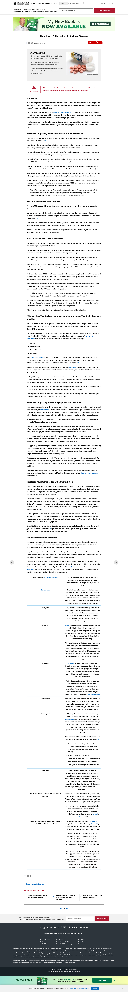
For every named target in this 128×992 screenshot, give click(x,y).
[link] (26, 43)
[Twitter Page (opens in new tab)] (47, 928)
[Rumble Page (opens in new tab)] (80, 928)
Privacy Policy (73, 988)
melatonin (93, 821)
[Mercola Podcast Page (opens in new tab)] (84, 928)
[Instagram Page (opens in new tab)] (44, 928)
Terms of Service (83, 988)
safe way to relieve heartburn (63, 112)
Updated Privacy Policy (70, 969)
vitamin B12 (94, 824)
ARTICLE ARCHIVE (47, 3)
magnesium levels (36, 357)
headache (72, 367)
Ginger (67, 625)
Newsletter (81, 939)
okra (78, 817)
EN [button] (104, 3)
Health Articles (44, 944)
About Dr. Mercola (45, 939)
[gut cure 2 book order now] (64, 31)
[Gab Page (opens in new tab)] (55, 928)
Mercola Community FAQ (62, 942)
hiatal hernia (44, 410)
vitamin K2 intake (93, 694)
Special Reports (82, 944)
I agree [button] (95, 988)
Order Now (102, 980)
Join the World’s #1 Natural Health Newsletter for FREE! (29, 9)
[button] (104, 10)
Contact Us (43, 942)
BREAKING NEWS (36, 3)
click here (41, 960)
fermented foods (72, 567)
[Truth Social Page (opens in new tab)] (58, 928)
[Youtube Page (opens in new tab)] (73, 928)
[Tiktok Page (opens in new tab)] (69, 928)
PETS (55, 3)
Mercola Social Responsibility (64, 944)
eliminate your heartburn (89, 473)
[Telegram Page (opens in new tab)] (51, 928)
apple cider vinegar (51, 577)
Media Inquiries (60, 939)
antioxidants (69, 719)
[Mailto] (27, 879)
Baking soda (45, 590)
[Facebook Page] (25, 879)
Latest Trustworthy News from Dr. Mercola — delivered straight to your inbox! (41, 919)
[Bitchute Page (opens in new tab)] (77, 928)
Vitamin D (71, 663)
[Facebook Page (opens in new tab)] (41, 928)
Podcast (80, 942)
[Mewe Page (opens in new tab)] (63, 928)
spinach (95, 814)
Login (61, 908)
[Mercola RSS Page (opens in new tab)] (87, 928)
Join (67, 908)
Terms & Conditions (57, 969)
